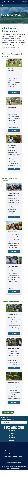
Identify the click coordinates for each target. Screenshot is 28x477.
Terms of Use (7, 454)
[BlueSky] (9, 427)
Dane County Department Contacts (13, 456)
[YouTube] (15, 427)
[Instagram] (12, 427)
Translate (24, 1)
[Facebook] (5, 427)
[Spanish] (10, 420)
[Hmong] (15, 420)
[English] (4, 420)
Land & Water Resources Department (12, 435)
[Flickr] (22, 427)
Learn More (14, 92)
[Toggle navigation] (2, 5)
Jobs (5, 448)
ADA (5, 451)
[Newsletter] (19, 427)
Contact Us (11, 440)
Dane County (12, 430)
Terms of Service (15, 468)
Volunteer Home (8, 412)
